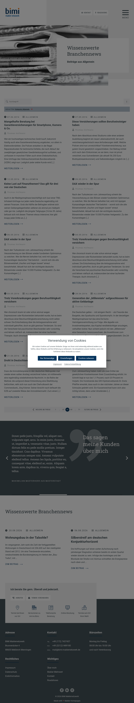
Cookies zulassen (86, 358)
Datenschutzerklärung (72, 364)
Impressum (57, 364)
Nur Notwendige (47, 358)
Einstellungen (66, 358)
